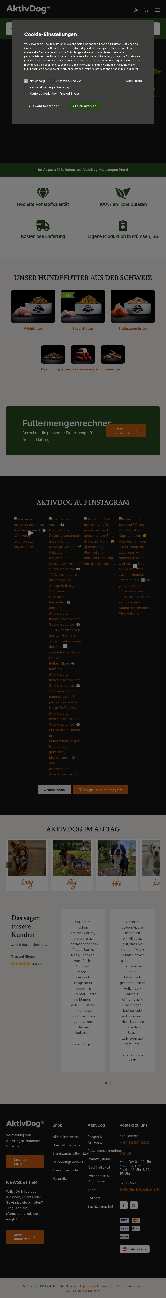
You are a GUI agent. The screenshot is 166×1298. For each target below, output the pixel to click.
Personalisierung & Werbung (49, 87)
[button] (134, 80)
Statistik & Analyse (69, 81)
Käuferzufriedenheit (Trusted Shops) (55, 93)
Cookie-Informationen (38, 73)
